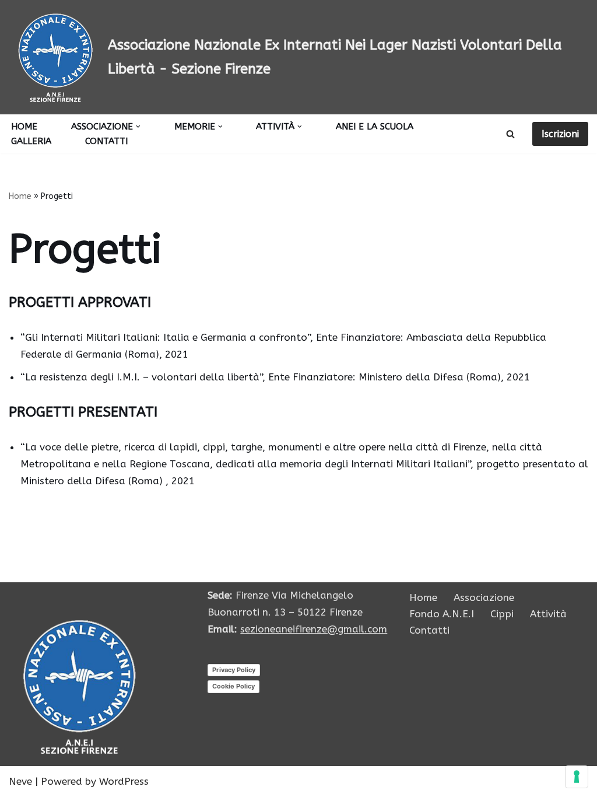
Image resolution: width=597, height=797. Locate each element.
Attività (548, 614)
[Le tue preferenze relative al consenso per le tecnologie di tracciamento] (577, 776)
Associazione (484, 597)
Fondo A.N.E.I (441, 614)
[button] (138, 126)
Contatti (106, 141)
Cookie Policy (233, 686)
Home (24, 126)
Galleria (31, 141)
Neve (20, 781)
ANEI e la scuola (374, 126)
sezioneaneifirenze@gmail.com (313, 629)
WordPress (124, 781)
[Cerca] (510, 134)
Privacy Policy (233, 670)
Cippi (502, 614)
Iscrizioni (560, 133)
